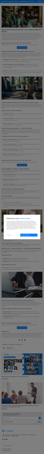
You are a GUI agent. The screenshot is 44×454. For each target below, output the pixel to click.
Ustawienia (9, 235)
